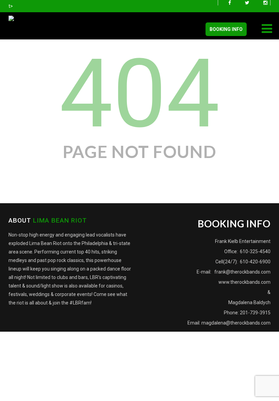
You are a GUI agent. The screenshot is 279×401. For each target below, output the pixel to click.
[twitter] (247, 2)
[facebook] (229, 2)
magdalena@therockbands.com (235, 323)
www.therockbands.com (244, 282)
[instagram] (265, 2)
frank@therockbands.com (241, 272)
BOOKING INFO (226, 29)
